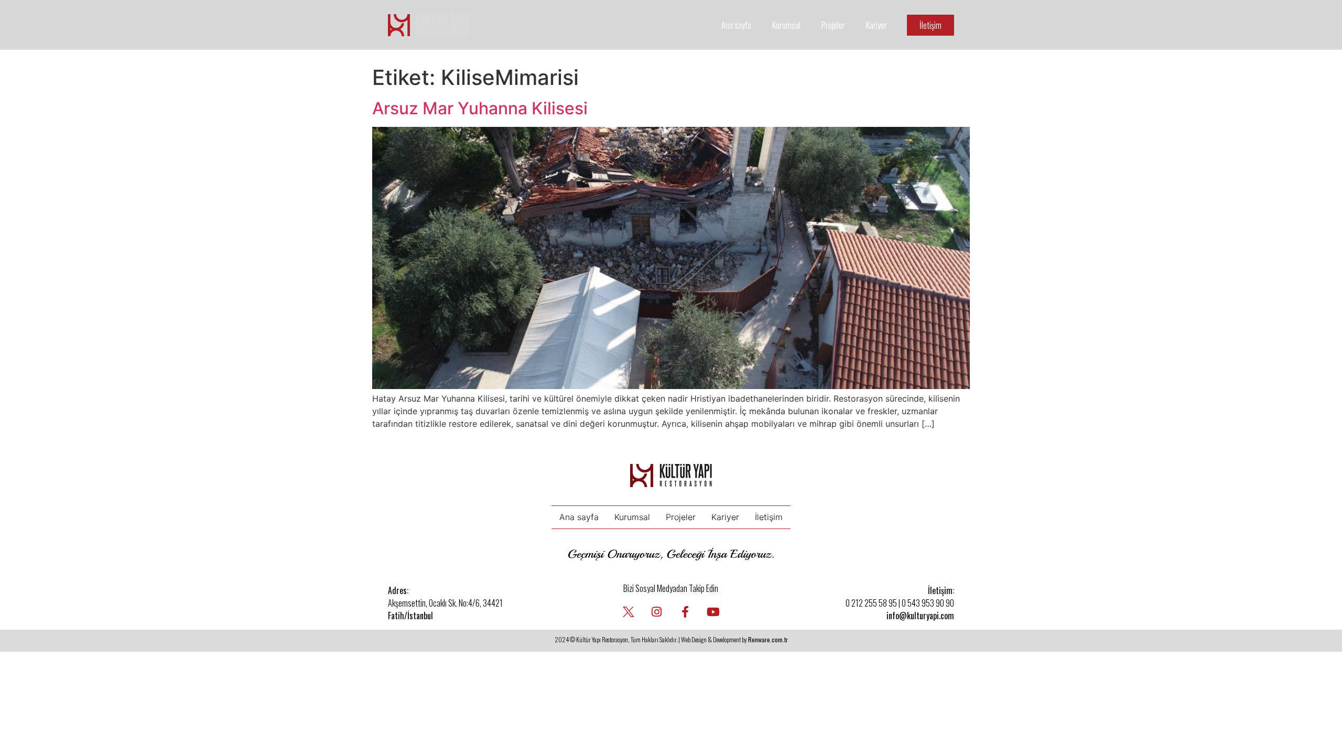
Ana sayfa (736, 25)
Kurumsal (786, 25)
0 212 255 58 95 (871, 603)
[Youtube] (713, 611)
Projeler (833, 25)
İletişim (769, 517)
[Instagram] (656, 611)
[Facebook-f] (685, 611)
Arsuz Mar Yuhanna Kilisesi (480, 108)
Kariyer (876, 25)
